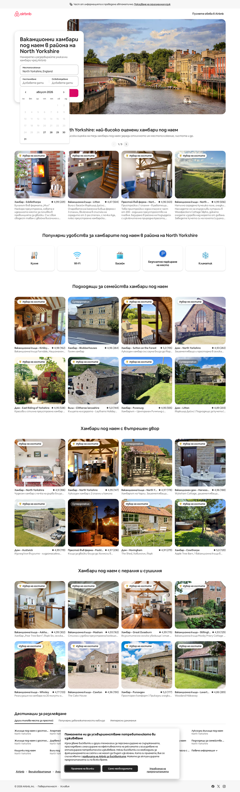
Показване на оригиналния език (152, 4)
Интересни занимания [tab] (123, 720)
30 (64, 132)
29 (57, 132)
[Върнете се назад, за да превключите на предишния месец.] (26, 92)
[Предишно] (114, 144)
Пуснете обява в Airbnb (208, 13)
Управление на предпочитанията (158, 770)
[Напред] (126, 144)
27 (44, 132)
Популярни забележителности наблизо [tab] (82, 720)
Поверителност (47, 786)
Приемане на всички (82, 768)
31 (25, 139)
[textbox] (35, 83)
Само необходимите (120, 768)
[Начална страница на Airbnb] (23, 14)
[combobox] (49, 71)
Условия (64, 786)
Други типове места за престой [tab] (34, 720)
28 (51, 132)
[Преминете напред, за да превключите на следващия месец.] (64, 92)
